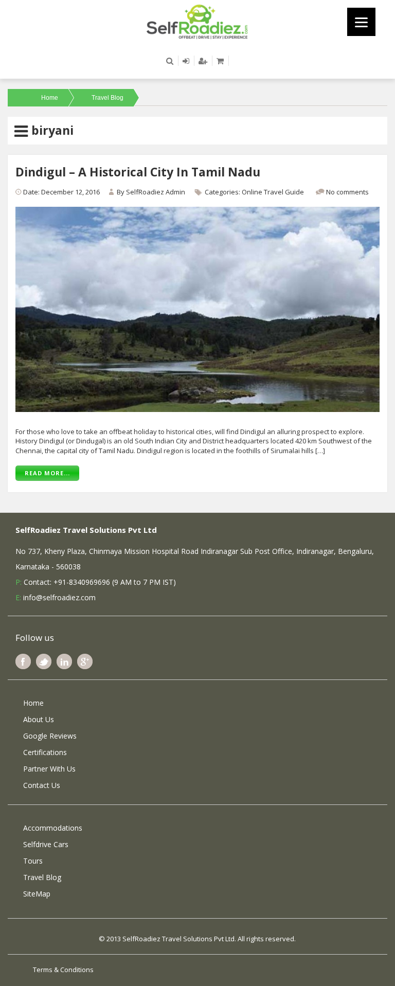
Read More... (47, 473)
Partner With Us (49, 769)
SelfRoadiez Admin (155, 191)
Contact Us (41, 785)
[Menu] (361, 22)
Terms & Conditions (63, 969)
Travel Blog (107, 97)
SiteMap (36, 894)
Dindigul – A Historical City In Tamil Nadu (137, 172)
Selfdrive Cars (45, 844)
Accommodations (52, 828)
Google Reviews (50, 736)
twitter (43, 661)
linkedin (64, 661)
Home (49, 97)
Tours (33, 861)
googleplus (85, 661)
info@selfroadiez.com (59, 597)
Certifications (45, 752)
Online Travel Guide (273, 191)
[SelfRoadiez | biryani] (197, 21)
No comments (347, 191)
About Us (38, 719)
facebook (23, 661)
